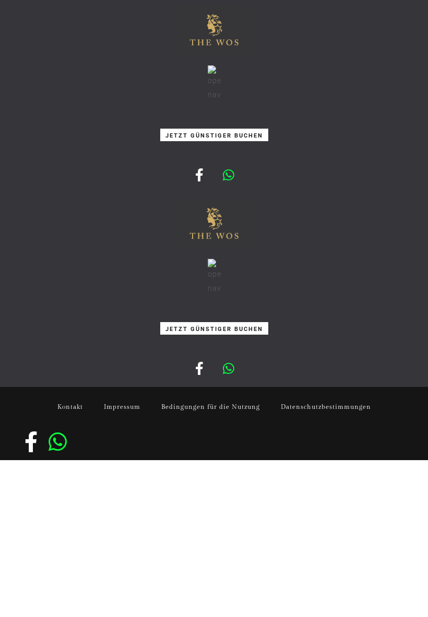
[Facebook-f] (199, 175)
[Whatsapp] (229, 175)
